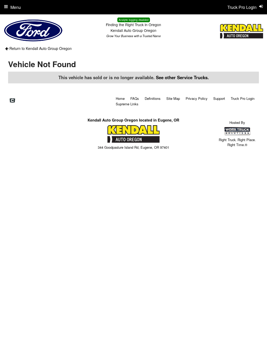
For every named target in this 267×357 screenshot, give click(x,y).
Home (120, 98)
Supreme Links (127, 103)
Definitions (153, 98)
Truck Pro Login (242, 98)
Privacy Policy (197, 98)
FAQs (134, 98)
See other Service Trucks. (182, 77)
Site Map (173, 98)
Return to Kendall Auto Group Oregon (40, 48)
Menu (15, 7)
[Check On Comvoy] (12, 100)
